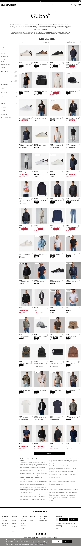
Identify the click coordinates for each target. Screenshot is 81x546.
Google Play (33, 522)
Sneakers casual (23, 475)
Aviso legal (23, 525)
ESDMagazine (5, 525)
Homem (45, 42)
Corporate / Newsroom (4, 521)
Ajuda (13, 531)
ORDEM (67, 42)
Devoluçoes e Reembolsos (15, 528)
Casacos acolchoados (69, 460)
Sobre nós (4, 518)
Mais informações (38, 544)
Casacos (61, 460)
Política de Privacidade (23, 519)
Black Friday (5, 523)
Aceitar (67, 541)
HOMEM (73, 519)
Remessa (14, 525)
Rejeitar (57, 541)
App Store (32, 520)
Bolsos (62, 472)
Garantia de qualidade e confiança (14, 522)
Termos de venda (23, 522)
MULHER (63, 519)
